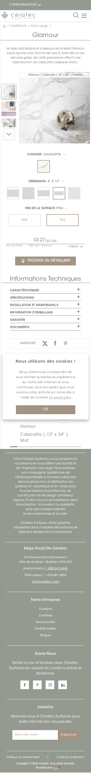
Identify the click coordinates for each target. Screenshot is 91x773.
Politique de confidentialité (23, 757)
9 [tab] (69, 446)
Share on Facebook (55, 343)
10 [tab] (76, 446)
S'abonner (68, 734)
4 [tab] (33, 446)
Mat (25, 220)
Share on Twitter (45, 343)
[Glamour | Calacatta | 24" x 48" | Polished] (9, 91)
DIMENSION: (44, 181)
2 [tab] (19, 446)
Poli (62, 220)
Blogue (45, 635)
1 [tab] (12, 446)
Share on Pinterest (66, 343)
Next (8, 134)
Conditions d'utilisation (70, 757)
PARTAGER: (28, 343)
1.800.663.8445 (57, 568)
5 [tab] (40, 446)
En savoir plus (60, 397)
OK (45, 409)
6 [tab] (48, 446)
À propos (45, 609)
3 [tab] (26, 446)
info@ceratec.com (45, 581)
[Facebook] (24, 684)
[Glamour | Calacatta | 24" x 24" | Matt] (9, 108)
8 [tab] (62, 446)
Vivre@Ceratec (45, 628)
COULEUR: (44, 154)
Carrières (46, 615)
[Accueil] (5, 26)
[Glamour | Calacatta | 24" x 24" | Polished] (9, 126)
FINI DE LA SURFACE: (44, 208)
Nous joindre (45, 622)
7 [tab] (55, 446)
